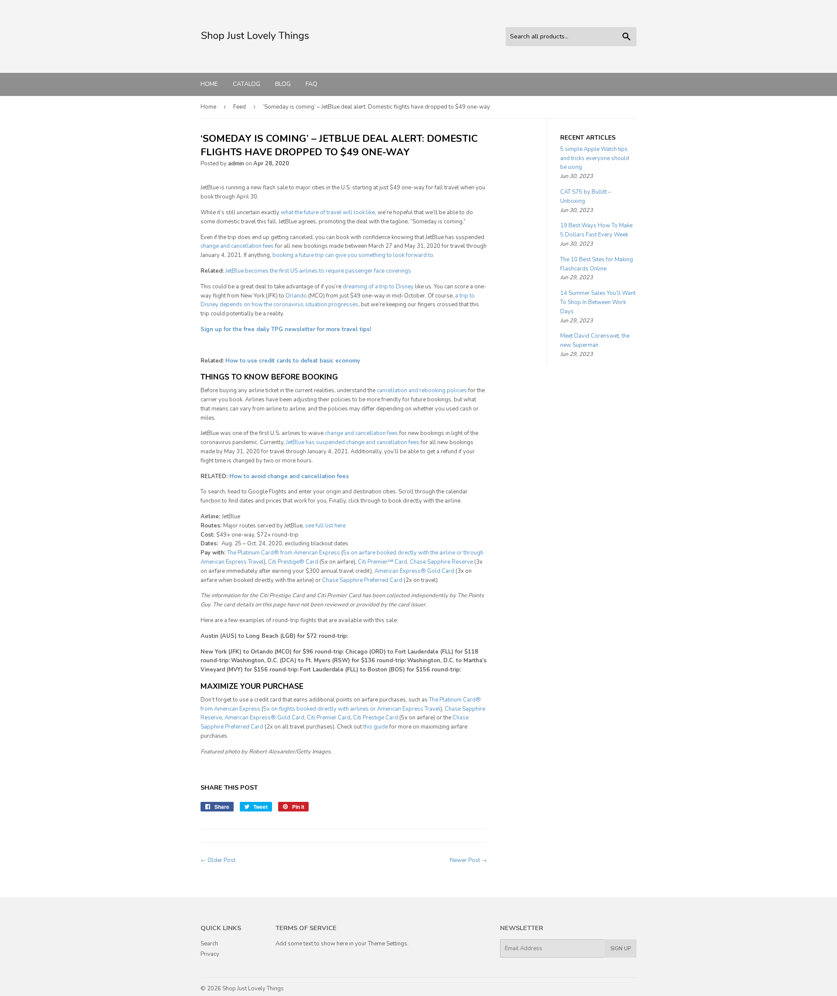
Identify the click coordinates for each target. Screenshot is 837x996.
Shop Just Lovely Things (253, 989)
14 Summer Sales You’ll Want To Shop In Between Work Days (598, 302)
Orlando (296, 296)
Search (209, 944)
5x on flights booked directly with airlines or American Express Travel (351, 709)
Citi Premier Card (328, 718)
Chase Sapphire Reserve (441, 562)
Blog (283, 84)
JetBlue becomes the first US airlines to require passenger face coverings (318, 271)
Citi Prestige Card (375, 718)
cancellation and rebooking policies (422, 390)
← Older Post (218, 860)
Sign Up (620, 948)
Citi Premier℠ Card (382, 562)
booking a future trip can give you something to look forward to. (353, 255)
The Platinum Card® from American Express (283, 553)
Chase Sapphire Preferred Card (362, 580)
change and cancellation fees (237, 246)
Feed (239, 107)
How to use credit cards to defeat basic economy (292, 361)
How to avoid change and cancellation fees (289, 476)
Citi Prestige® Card (293, 562)
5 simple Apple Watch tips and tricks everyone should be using (594, 158)
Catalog (246, 84)
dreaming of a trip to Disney (378, 287)
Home (209, 84)
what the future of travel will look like (328, 212)
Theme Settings (387, 944)
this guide (375, 727)
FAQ (311, 84)
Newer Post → (468, 860)
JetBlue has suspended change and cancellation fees (352, 442)
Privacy (210, 954)
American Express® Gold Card (414, 571)
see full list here (325, 526)
